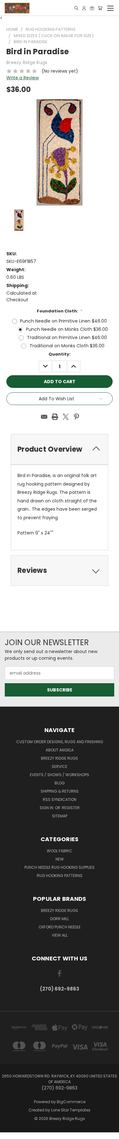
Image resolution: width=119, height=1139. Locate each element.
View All (60, 935)
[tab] (59, 570)
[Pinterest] (76, 417)
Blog (60, 783)
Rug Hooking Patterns (60, 875)
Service (59, 766)
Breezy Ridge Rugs (59, 758)
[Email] (44, 417)
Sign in (47, 807)
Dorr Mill (59, 918)
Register (71, 807)
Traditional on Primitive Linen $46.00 (67, 337)
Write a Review (22, 78)
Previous (9, 1132)
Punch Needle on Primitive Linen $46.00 (63, 321)
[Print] (55, 417)
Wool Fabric (59, 851)
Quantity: (59, 354)
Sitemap (59, 816)
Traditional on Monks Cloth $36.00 (67, 346)
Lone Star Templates (70, 1110)
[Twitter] (66, 417)
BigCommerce (71, 1101)
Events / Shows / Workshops (59, 774)
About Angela (60, 750)
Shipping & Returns (60, 791)
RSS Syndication (59, 799)
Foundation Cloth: (60, 311)
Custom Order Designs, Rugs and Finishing (59, 741)
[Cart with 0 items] (100, 8)
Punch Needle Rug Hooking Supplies (59, 867)
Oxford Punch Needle (60, 927)
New (60, 859)
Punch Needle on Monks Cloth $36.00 (67, 329)
